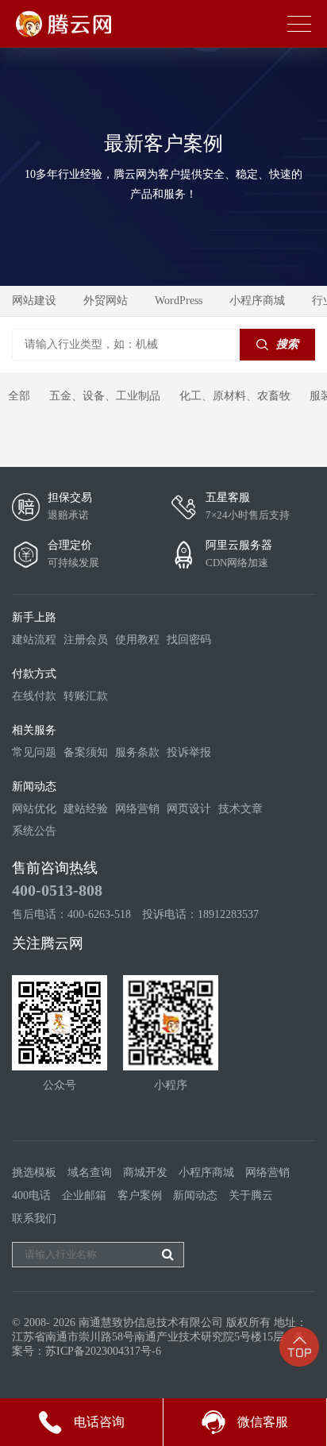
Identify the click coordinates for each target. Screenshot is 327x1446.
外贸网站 (105, 301)
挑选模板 (34, 1172)
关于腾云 (251, 1195)
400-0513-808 (57, 890)
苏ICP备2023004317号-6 (103, 1351)
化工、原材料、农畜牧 (234, 396)
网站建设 (34, 301)
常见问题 (34, 752)
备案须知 (85, 752)
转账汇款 (85, 696)
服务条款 (137, 752)
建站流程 (34, 640)
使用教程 (137, 640)
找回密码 (189, 640)
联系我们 (34, 1218)
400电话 (31, 1195)
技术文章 (240, 809)
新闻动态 (195, 1195)
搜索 (287, 344)
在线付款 (34, 696)
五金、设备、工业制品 (104, 396)
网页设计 (189, 809)
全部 (19, 396)
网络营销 (137, 809)
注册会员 (85, 640)
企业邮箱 (84, 1195)
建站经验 (85, 809)
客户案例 (139, 1195)
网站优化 (34, 809)
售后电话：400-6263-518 (71, 914)
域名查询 (89, 1172)
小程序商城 (257, 301)
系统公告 (34, 831)
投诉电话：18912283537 (200, 914)
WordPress (178, 301)
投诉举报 (189, 752)
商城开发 (145, 1172)
